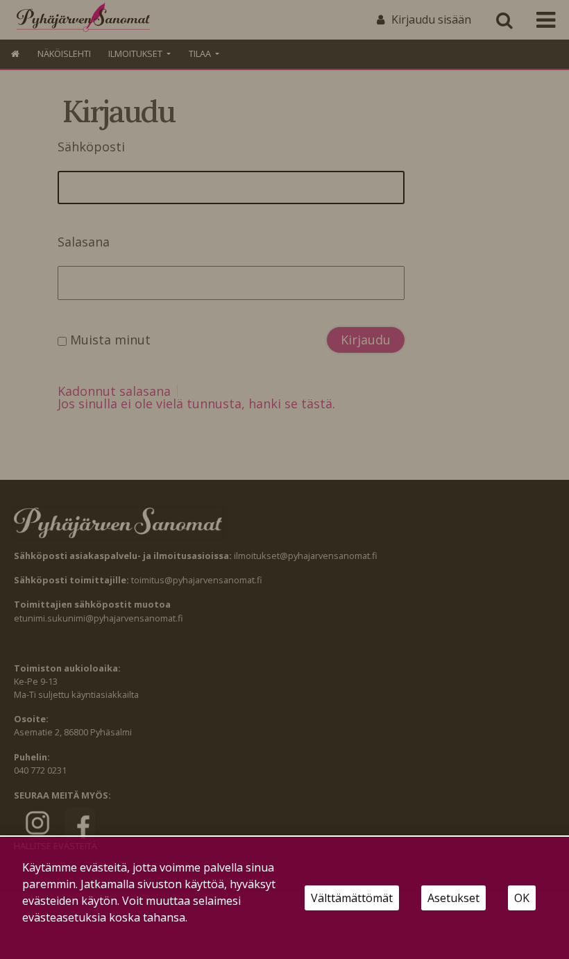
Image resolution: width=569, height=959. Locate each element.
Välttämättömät (352, 898)
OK (521, 898)
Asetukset (453, 898)
